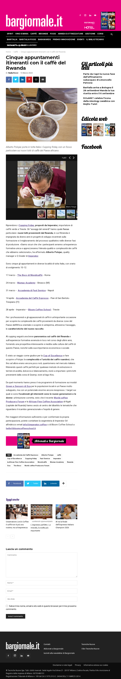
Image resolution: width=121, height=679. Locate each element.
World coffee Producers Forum (36, 466)
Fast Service (45, 459)
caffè (59, 455)
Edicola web (94, 119)
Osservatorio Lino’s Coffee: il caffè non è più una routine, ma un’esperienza (17, 525)
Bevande (43, 34)
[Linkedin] (90, 15)
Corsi (100, 34)
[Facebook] (80, 15)
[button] (111, 34)
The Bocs (17, 466)
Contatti (47, 644)
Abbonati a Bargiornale (49, 441)
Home (8, 52)
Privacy (78, 665)
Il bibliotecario (95, 39)
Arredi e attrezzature (70, 34)
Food (53, 34)
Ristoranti (89, 23)
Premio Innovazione (64, 39)
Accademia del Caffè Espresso (26, 455)
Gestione (90, 34)
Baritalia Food (27, 39)
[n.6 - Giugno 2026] (98, 131)
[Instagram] (85, 15)
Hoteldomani (89, 27)
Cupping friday (31, 459)
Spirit (10, 34)
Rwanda (70, 462)
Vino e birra (21, 34)
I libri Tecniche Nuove (90, 649)
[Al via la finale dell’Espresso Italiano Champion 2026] (66, 511)
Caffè (33, 34)
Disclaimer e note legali (62, 665)
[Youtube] (95, 15)
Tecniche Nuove (88, 644)
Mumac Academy (57, 462)
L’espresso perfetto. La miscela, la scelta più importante (41, 528)
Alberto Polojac (47, 455)
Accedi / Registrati (16, 45)
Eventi (80, 39)
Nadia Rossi (13, 73)
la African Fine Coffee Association (20, 462)
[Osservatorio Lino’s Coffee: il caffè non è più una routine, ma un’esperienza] (17, 511)
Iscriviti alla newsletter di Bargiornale (59, 653)
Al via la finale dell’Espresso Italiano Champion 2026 (65, 525)
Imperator (57, 459)
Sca (8, 466)
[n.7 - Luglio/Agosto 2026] (107, 21)
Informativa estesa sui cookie (96, 665)
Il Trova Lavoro (28, 45)
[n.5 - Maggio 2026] (110, 131)
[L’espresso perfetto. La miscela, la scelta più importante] (41, 511)
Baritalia (12, 39)
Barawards (44, 39)
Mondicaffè (42, 462)
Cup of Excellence (14, 459)
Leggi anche (12, 499)
